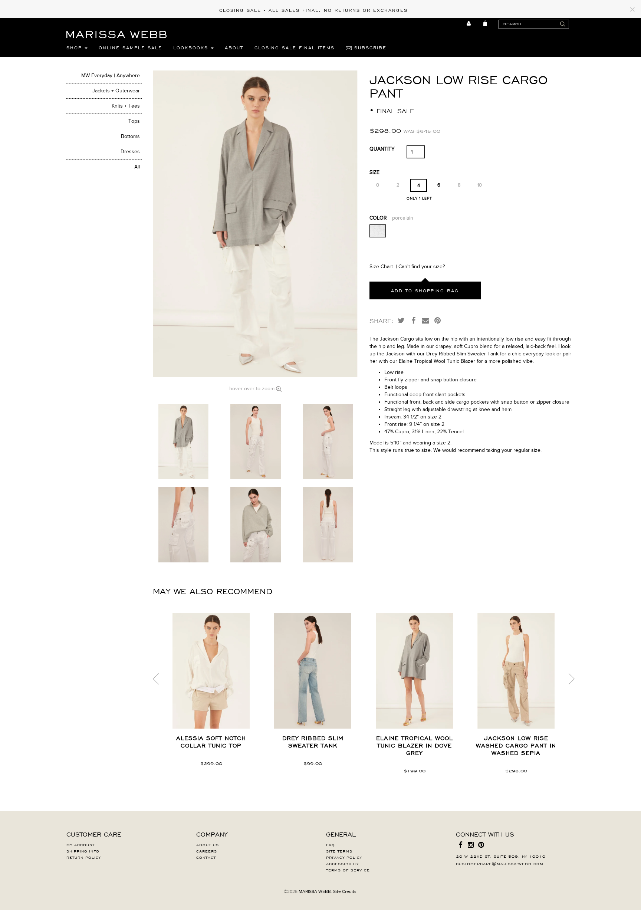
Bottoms (130, 136)
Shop (75, 47)
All (137, 167)
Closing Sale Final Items (294, 47)
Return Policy (83, 857)
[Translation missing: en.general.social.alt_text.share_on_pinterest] (438, 320)
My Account (80, 844)
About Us (207, 844)
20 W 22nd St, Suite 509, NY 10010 (501, 856)
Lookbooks (192, 47)
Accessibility (342, 863)
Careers (206, 850)
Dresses (130, 151)
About (234, 47)
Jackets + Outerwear (116, 91)
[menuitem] (469, 23)
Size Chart (381, 266)
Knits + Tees (126, 106)
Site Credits (344, 891)
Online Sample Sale (130, 47)
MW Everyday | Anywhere (110, 75)
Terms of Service (348, 869)
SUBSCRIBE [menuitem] (369, 47)
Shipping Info (82, 850)
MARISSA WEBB (315, 891)
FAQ (330, 844)
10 (479, 185)
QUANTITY (382, 149)
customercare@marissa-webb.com (499, 863)
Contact (206, 857)
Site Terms (339, 850)
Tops (134, 121)
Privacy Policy (344, 857)
